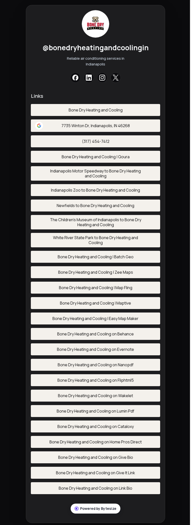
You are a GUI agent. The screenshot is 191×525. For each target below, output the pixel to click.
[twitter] (115, 77)
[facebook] (75, 77)
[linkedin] (88, 77)
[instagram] (102, 77)
